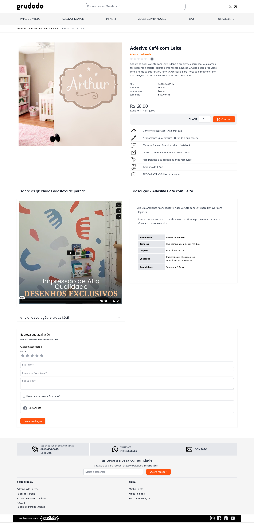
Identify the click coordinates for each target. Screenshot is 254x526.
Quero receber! (158, 471)
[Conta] (230, 6)
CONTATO (201, 449)
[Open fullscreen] (70, 94)
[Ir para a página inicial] (30, 6)
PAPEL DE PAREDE (30, 18)
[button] (139, 59)
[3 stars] (32, 355)
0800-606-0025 (49, 449)
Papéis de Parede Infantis (31, 506)
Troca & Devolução (139, 498)
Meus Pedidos (137, 493)
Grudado (21, 28)
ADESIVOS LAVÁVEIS (73, 18)
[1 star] (22, 355)
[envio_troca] (119, 317)
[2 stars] (27, 355)
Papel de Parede (26, 493)
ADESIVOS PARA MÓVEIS (152, 18)
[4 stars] (37, 355)
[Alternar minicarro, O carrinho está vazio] (235, 6)
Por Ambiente (225, 18)
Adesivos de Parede (38, 28)
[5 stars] (41, 355)
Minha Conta (136, 489)
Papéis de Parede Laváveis (31, 498)
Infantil (54, 28)
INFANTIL (111, 18)
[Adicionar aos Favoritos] (152, 59)
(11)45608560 (128, 451)
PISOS (191, 18)
